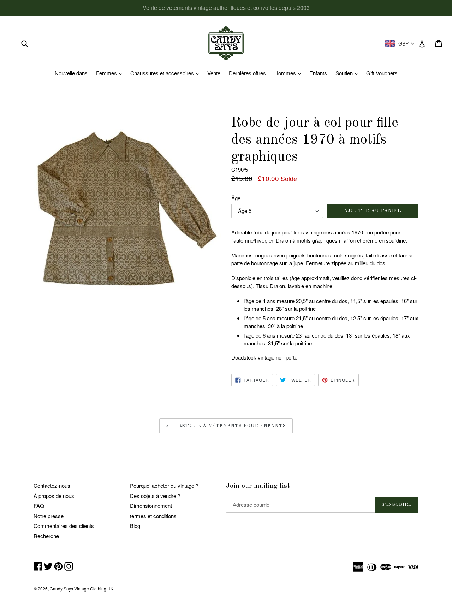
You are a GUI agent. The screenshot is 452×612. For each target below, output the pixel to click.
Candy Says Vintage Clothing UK (81, 589)
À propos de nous (54, 495)
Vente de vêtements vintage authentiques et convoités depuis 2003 (226, 8)
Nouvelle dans (71, 73)
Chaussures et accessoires (166, 73)
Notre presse (49, 515)
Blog (135, 525)
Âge (235, 198)
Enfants (318, 73)
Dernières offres (247, 73)
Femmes (110, 73)
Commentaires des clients (64, 525)
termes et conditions (153, 515)
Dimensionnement (151, 505)
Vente (213, 73)
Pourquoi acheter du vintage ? (164, 485)
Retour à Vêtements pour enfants (231, 425)
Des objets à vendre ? (155, 495)
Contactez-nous (52, 485)
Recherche (46, 536)
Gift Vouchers (382, 73)
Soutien (348, 73)
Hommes (289, 73)
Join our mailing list (258, 485)
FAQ (39, 505)
